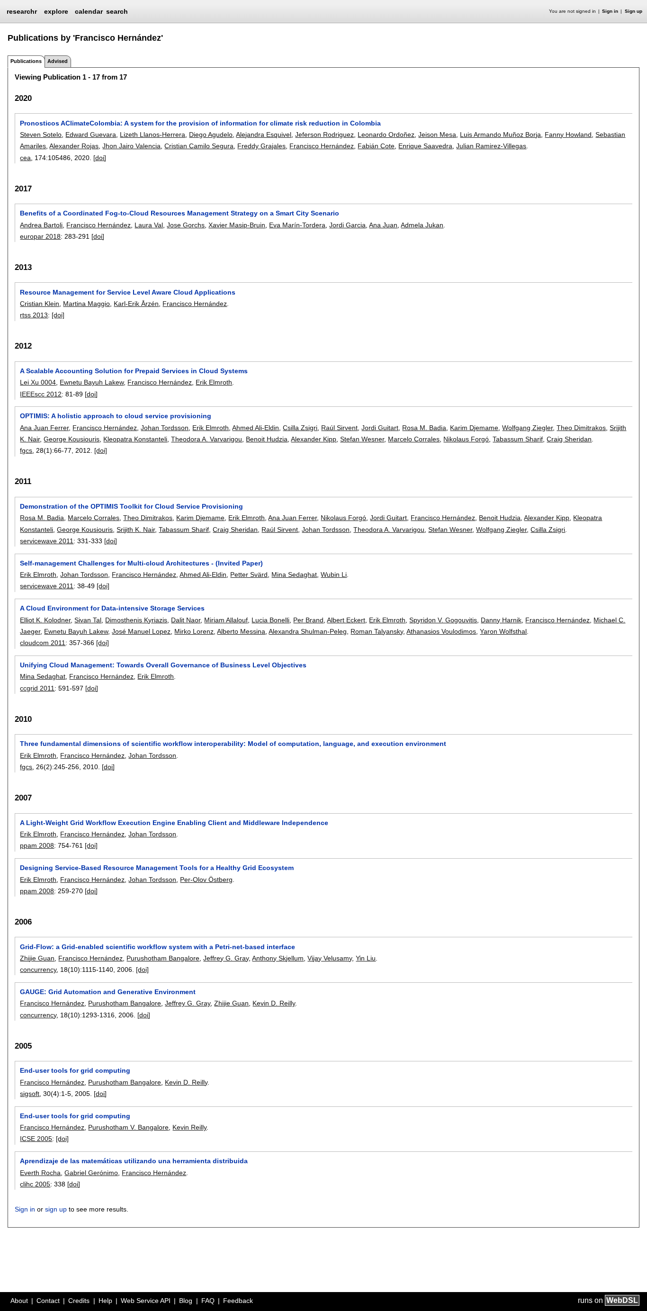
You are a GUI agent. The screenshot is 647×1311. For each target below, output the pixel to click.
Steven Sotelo (41, 134)
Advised (57, 61)
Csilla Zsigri (300, 427)
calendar (89, 11)
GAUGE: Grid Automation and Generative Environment (108, 992)
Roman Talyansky (376, 631)
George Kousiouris (71, 439)
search (117, 11)
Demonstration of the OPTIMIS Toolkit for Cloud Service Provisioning (131, 506)
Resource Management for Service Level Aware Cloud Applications (127, 292)
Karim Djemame (474, 427)
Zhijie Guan (37, 958)
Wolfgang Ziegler (527, 427)
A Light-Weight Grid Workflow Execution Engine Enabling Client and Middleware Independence (174, 822)
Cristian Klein (39, 303)
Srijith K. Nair (136, 529)
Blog (185, 1300)
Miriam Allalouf (226, 620)
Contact (48, 1300)
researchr (22, 11)
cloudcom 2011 (42, 643)
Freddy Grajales (261, 146)
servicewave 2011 (46, 541)
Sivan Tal (87, 620)
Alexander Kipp (313, 439)
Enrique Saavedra (425, 146)
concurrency (38, 969)
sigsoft (29, 1093)
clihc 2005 (35, 1184)
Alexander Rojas (74, 146)
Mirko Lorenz (194, 631)
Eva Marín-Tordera (297, 225)
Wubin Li (334, 574)
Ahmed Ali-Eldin (255, 427)
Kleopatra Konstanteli (135, 439)
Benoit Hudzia (267, 439)
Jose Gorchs (186, 225)
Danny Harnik (501, 620)
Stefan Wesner (362, 439)
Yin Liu (366, 958)
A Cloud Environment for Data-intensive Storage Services (112, 608)
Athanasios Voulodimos (441, 631)
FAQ (208, 1300)
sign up (56, 1209)
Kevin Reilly (189, 1127)
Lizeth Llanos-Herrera (152, 134)
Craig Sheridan (569, 439)
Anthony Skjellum (278, 958)
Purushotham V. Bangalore (128, 1127)
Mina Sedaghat (294, 574)
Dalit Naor (185, 620)
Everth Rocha (40, 1172)
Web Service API (146, 1300)
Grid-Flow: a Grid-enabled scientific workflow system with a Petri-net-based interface (157, 947)
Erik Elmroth (214, 382)
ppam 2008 (37, 845)
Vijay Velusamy (329, 958)
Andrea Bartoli (41, 225)
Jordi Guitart (379, 427)
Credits (79, 1300)
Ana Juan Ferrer (44, 427)
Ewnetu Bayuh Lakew (92, 382)
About (19, 1300)
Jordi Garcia (347, 225)
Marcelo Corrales (414, 439)
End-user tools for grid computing (75, 1070)
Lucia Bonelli (270, 620)
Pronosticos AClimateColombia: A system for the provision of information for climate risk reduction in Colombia (200, 123)
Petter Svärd (249, 574)
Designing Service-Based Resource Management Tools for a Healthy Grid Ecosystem (157, 867)
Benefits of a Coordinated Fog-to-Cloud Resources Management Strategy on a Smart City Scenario (179, 213)
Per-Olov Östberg (206, 879)
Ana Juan (383, 225)
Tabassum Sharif (518, 439)
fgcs (26, 450)
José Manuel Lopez (141, 631)
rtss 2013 (34, 315)
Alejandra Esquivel (263, 134)
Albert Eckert (346, 620)
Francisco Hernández (321, 146)
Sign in (610, 11)
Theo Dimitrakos (581, 427)
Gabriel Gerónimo (91, 1172)
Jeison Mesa (437, 134)
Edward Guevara (90, 134)
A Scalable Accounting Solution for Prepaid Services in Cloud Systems (134, 371)
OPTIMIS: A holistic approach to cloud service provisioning (115, 416)
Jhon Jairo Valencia (131, 146)
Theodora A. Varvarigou (206, 439)
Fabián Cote (376, 146)
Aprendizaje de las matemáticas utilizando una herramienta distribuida (134, 1161)
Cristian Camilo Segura (199, 146)
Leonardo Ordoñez (386, 134)
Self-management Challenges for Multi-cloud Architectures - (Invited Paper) (141, 563)
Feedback (238, 1300)
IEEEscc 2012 (41, 394)
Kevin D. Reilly (273, 1003)
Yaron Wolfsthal (503, 631)
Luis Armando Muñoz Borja (500, 134)
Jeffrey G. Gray (226, 958)
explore (56, 11)
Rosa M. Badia (424, 427)
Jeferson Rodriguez (324, 134)
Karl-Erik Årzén (136, 303)
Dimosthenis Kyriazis (136, 620)
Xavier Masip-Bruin (236, 225)
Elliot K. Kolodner (45, 620)
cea (25, 158)
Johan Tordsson (165, 427)
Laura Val (149, 225)
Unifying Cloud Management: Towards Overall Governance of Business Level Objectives (163, 665)
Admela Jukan (422, 225)
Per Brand (308, 620)
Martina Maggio (86, 303)
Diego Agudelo (211, 134)
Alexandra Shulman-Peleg (308, 631)
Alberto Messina (241, 631)
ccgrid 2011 (37, 688)
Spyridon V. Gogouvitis (443, 620)
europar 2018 (40, 236)
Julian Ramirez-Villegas (491, 146)
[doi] (99, 158)
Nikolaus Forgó (466, 439)
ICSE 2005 (36, 1138)
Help (105, 1300)
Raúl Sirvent (339, 427)
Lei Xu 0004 (38, 382)
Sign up (633, 11)
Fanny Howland (568, 134)
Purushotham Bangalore (162, 958)
